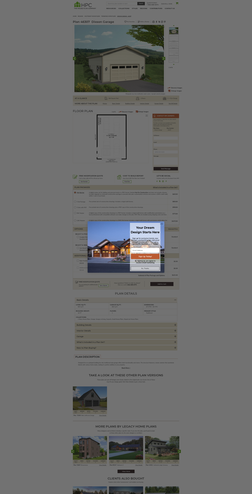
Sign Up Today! (145, 256)
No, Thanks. (145, 268)
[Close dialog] (162, 224)
